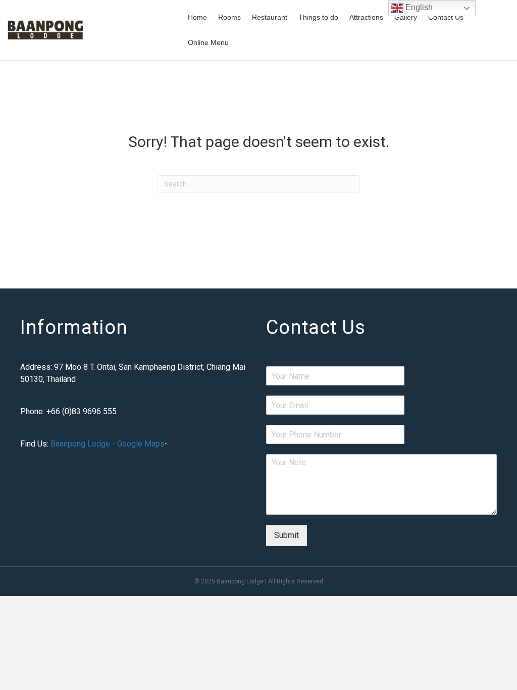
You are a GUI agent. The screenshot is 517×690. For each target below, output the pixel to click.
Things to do (318, 17)
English (418, 7)
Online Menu (208, 42)
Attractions (366, 17)
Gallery (405, 17)
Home (197, 17)
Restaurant (269, 17)
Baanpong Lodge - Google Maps (107, 444)
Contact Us (445, 17)
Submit (286, 535)
